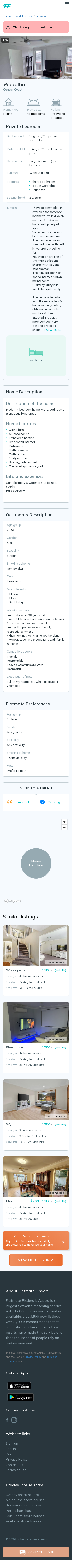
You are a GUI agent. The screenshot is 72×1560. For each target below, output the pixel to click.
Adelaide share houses (23, 1521)
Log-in (11, 1449)
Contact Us (14, 1464)
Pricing (11, 1454)
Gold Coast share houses (25, 1516)
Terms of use (16, 1470)
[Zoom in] (64, 821)
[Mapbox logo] (12, 901)
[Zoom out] (64, 827)
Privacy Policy (33, 1356)
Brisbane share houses (24, 1505)
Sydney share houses (22, 1494)
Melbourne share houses (25, 1500)
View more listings (36, 1260)
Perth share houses (21, 1510)
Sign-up (12, 1443)
